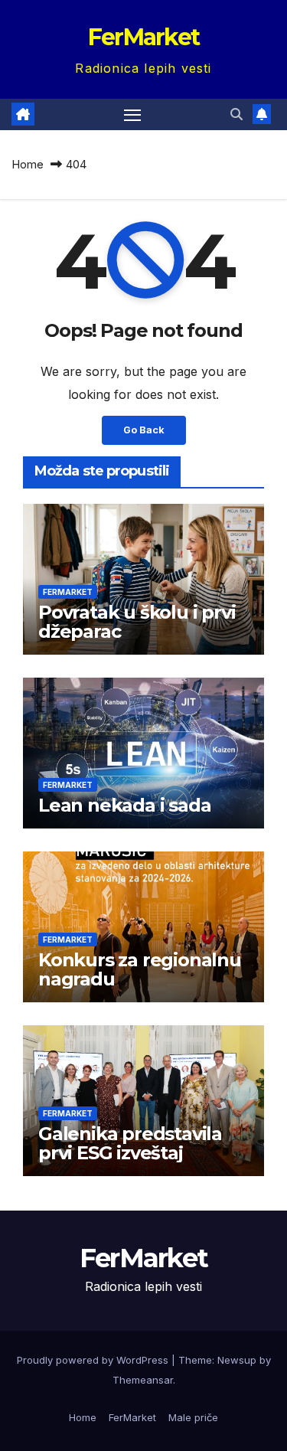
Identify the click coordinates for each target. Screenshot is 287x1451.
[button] (236, 114)
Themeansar (143, 1380)
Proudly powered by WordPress (94, 1360)
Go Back (144, 430)
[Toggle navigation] (132, 115)
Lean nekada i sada (124, 805)
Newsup (236, 1360)
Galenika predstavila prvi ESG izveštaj (130, 1143)
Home (27, 164)
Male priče (193, 1417)
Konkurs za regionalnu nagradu (139, 969)
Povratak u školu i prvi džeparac (136, 621)
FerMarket (144, 37)
